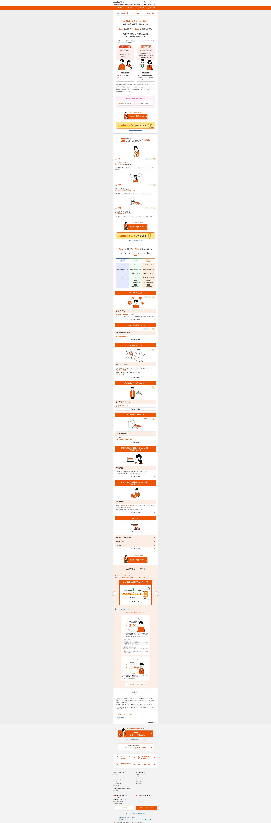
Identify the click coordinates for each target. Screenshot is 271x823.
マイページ (133, 739)
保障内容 (149, 13)
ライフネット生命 (130, 817)
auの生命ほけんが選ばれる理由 (136, 684)
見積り (131, 8)
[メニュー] (155, 3)
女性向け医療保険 (117, 779)
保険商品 (120, 8)
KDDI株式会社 (122, 817)
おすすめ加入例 (139, 779)
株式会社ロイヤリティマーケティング (126, 819)
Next (157, 593)
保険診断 (142, 8)
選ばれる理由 (153, 8)
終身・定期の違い (121, 13)
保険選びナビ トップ (140, 774)
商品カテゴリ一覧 (119, 772)
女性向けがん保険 (117, 783)
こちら (116, 717)
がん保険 (115, 781)
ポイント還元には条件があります (136, 130)
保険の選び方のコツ (140, 781)
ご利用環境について (141, 813)
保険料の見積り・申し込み (146, 808)
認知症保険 (115, 790)
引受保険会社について (118, 803)
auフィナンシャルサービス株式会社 (143, 819)
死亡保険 (115, 774)
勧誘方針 (134, 813)
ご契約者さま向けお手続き (145, 795)
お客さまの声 (139, 783)
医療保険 (115, 777)
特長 (135, 13)
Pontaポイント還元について (119, 799)
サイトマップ (128, 813)
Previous (114, 593)
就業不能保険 (116, 785)
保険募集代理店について (118, 801)
